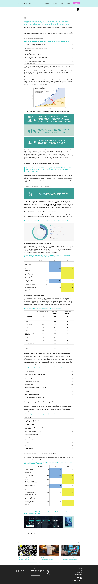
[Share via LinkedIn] (31, 533)
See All (79, 542)
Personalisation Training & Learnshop (37, 573)
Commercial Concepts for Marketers (37, 572)
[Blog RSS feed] (78, 9)
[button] (47, 3)
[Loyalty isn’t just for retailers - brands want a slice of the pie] (27, 550)
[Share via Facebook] (25, 533)
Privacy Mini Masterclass (35, 575)
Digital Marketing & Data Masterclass (37, 570)
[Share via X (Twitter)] (28, 533)
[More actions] (73, 18)
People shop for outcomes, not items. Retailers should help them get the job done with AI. (70, 558)
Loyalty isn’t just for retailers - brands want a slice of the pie (26, 558)
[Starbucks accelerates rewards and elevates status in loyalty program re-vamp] (49, 550)
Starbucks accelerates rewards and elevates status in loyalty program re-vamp (48, 558)
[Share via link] (34, 533)
